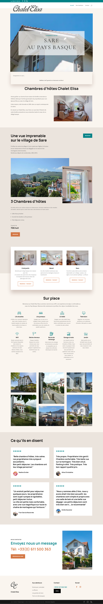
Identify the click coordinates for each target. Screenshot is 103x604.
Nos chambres (79, 5)
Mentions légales (50, 602)
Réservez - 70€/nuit (25, 283)
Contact (87, 5)
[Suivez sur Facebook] (76, 586)
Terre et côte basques (38, 596)
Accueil (72, 5)
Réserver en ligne (18, 556)
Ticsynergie (20, 602)
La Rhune (35, 590)
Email (57, 591)
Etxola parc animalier (38, 587)
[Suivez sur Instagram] (80, 586)
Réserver (87, 135)
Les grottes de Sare (37, 593)
